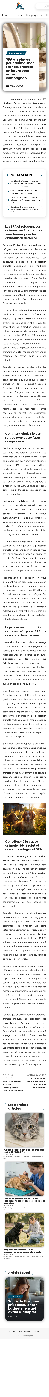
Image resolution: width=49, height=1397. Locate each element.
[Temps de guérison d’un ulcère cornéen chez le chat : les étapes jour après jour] (24, 1179)
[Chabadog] (19, 6)
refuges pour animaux (20, 99)
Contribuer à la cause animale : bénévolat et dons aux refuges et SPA (24, 209)
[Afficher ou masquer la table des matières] (38, 175)
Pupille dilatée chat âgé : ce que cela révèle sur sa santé (24, 1151)
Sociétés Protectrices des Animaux (22, 103)
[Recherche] (40, 6)
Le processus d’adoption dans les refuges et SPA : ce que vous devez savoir (25, 200)
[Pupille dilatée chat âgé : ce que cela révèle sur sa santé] (24, 1130)
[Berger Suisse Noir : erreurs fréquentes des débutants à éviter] (24, 1230)
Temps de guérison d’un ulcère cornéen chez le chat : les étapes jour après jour (24, 1201)
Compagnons (16, 53)
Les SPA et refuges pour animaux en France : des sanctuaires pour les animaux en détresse (25, 183)
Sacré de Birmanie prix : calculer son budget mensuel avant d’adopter (23, 1306)
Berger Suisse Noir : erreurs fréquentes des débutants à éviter (22, 1250)
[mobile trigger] (5, 6)
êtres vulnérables (34, 161)
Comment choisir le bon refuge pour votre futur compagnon (23, 191)
